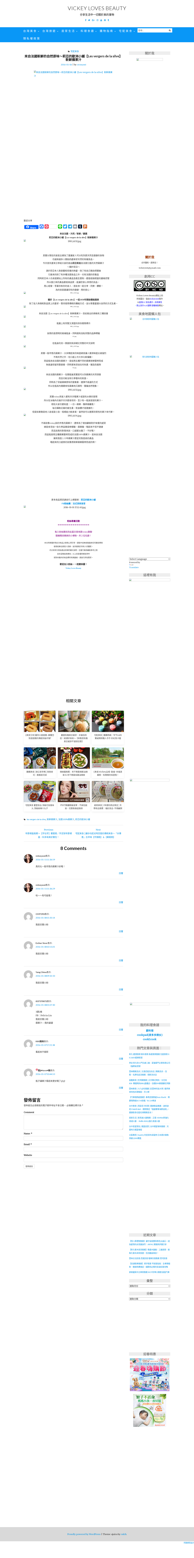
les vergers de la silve (36, 819)
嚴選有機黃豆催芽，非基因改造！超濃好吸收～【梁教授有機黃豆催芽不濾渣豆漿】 (74, 738)
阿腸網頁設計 (189, 1543)
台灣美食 (30, 30)
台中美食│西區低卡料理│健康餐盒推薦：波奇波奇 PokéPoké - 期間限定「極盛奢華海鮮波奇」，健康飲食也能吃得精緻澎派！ (149, 1109)
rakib (123, 1534)
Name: (28, 1133)
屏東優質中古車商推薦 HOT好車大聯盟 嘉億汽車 (149, 1272)
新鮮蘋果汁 (52, 819)
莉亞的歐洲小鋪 (82, 819)
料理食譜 (87, 30)
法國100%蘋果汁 (66, 819)
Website (28, 1155)
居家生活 (68, 30)
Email (28, 1144)
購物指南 (106, 30)
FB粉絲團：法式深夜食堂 (73, 503)
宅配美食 (126, 30)
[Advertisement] (73, 155)
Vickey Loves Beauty (97, 8)
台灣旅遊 (49, 30)
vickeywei (81, 64)
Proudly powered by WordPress (84, 1534)
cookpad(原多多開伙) (149, 1034)
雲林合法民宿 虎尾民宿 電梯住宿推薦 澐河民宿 (148, 1258)
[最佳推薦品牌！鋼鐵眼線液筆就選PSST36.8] (74, 791)
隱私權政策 (31, 38)
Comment (29, 1112)
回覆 (121, 873)
